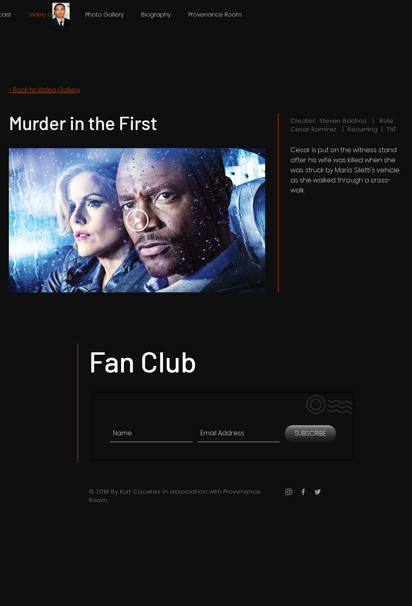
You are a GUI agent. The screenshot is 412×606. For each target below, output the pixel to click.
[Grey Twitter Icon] (317, 492)
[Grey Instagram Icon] (288, 492)
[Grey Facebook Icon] (303, 492)
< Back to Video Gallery (44, 90)
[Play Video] (137, 220)
